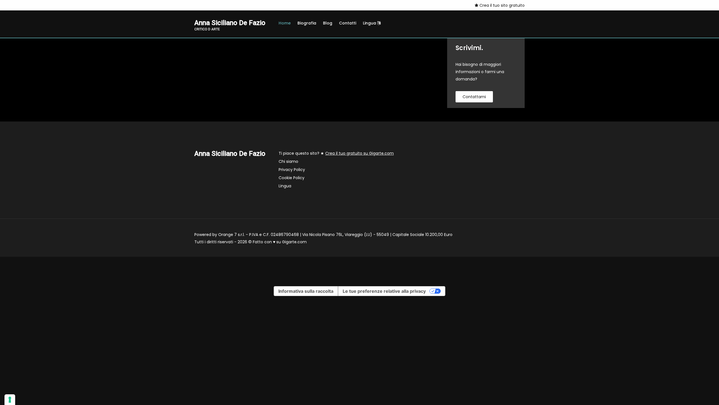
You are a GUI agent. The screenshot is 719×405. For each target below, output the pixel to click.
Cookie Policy (291, 178)
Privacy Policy (292, 169)
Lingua (370, 23)
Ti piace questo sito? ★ (336, 153)
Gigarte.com (294, 242)
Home (285, 23)
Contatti (347, 23)
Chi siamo (288, 161)
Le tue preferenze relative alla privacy (384, 291)
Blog (327, 23)
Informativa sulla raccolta (305, 291)
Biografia (306, 23)
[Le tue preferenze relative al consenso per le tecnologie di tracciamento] (9, 399)
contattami (474, 97)
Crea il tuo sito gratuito (501, 5)
